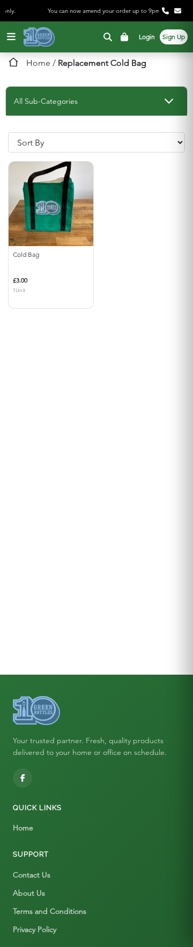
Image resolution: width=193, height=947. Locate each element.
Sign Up (173, 37)
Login (147, 37)
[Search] (108, 37)
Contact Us (31, 875)
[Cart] (126, 37)
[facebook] (22, 778)
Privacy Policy (34, 929)
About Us (29, 893)
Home (38, 63)
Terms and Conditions (49, 911)
